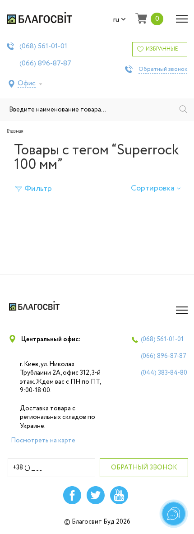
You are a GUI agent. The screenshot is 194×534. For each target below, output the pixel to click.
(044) (164, 372)
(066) (45, 64)
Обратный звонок (163, 69)
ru (116, 19)
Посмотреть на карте (43, 440)
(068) (43, 46)
